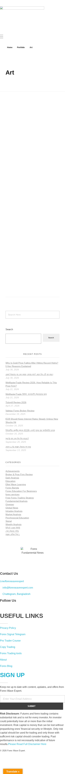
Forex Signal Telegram (12, 634)
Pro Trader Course (10, 640)
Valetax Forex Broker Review (20, 410)
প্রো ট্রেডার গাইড (12, 531)
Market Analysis (13, 514)
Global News (12, 507)
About (3, 659)
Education (10, 481)
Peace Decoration (24, 275)
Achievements (13, 471)
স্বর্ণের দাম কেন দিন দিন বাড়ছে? (17, 438)
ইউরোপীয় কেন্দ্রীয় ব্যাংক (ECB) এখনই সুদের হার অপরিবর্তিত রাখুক (30, 430)
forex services (12, 494)
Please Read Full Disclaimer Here (27, 744)
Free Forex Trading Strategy (20, 497)
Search (9, 329)
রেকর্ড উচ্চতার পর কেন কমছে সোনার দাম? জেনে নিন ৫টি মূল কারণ (29, 374)
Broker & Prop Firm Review (19, 474)
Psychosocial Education (17, 517)
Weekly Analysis (13, 524)
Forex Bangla (12, 487)
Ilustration (13, 284)
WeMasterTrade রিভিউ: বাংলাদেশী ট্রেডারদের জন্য (26, 394)
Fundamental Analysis (16, 501)
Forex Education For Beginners (21, 491)
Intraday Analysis (14, 511)
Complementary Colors (30, 151)
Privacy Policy (8, 628)
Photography (14, 160)
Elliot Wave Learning (16, 484)
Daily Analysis (12, 477)
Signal (9, 521)
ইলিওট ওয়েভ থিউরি (13, 527)
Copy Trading (7, 647)
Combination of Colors (29, 213)
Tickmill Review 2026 (16, 402)
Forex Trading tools (11, 653)
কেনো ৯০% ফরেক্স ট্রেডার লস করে (18, 447)
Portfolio (21, 47)
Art (7, 160)
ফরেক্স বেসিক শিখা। (13, 534)
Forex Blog (6, 666)
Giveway (10, 504)
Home (9, 47)
